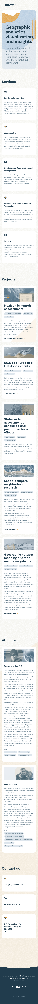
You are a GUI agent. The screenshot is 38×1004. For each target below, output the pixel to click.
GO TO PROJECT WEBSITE (13, 339)
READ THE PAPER (10, 394)
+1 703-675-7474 (12, 904)
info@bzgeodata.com (13, 885)
